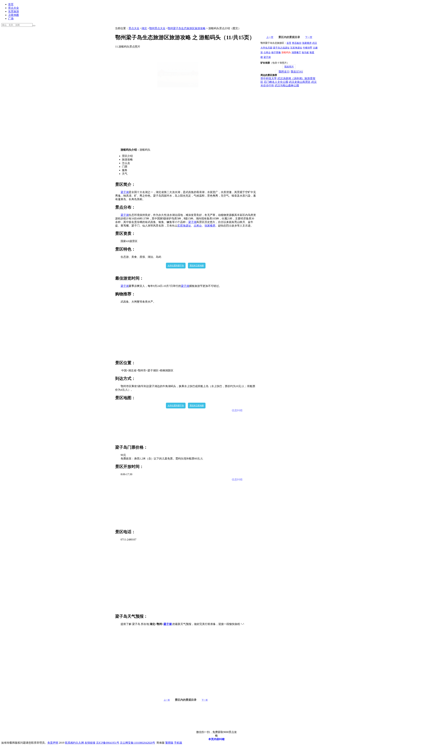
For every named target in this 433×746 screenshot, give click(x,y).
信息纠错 (237, 410)
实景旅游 (13, 11)
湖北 (144, 28)
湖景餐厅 (296, 52)
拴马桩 (305, 52)
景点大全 (13, 7)
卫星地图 (13, 15)
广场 (11, 18)
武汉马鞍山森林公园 (287, 85)
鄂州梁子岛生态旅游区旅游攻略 (187, 28)
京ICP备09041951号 (107, 742)
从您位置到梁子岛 (176, 265)
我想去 (284, 71)
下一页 (205, 700)
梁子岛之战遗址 (281, 47)
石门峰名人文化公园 (276, 81)
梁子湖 (125, 192)
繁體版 (169, 742)
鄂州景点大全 (157, 28)
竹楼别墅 (307, 47)
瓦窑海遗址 (184, 225)
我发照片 (289, 66)
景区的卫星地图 (197, 265)
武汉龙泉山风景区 (300, 81)
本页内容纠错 (216, 739)
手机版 (178, 742)
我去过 (297, 71)
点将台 (198, 225)
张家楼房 (209, 225)
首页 (11, 4)
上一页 (167, 700)
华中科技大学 (268, 78)
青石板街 (296, 43)
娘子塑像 (276, 52)
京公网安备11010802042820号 (137, 742)
